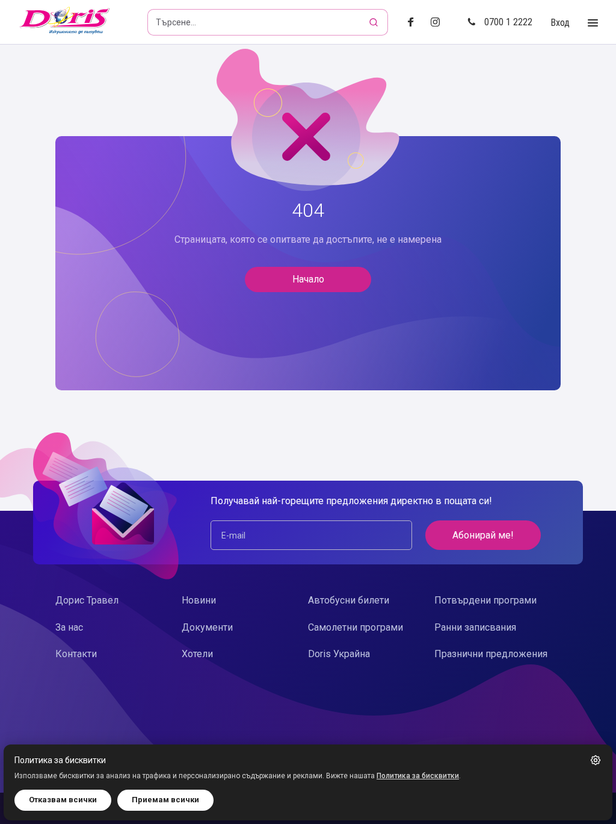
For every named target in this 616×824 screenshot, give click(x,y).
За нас (69, 627)
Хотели (197, 654)
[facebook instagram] (440, 22)
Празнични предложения (490, 654)
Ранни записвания (475, 627)
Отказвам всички (63, 799)
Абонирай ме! (483, 535)
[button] (596, 760)
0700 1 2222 (508, 22)
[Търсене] (374, 22)
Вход (560, 22)
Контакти (76, 654)
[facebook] (414, 22)
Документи (207, 627)
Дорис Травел (87, 600)
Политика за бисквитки (418, 776)
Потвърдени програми (485, 600)
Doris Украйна (339, 654)
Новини (199, 600)
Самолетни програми (355, 627)
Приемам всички (165, 799)
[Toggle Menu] (593, 23)
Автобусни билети (348, 600)
